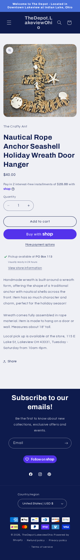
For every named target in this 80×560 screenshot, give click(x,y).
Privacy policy (58, 540)
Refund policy (36, 540)
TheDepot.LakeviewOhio (37, 535)
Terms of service (42, 547)
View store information (25, 268)
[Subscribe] (66, 443)
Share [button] (12, 361)
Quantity (9, 196)
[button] (9, 23)
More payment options (40, 244)
